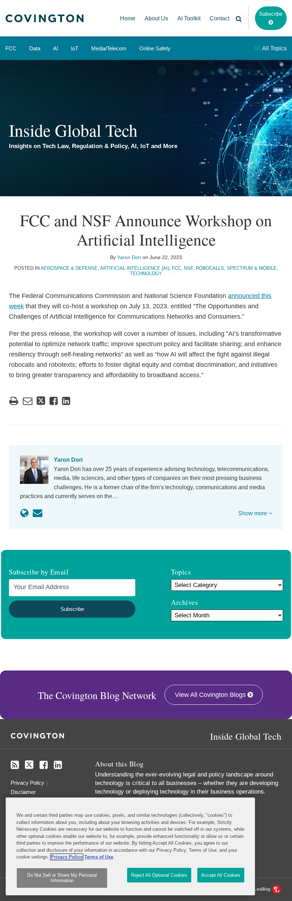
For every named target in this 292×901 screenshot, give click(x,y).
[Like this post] (53, 401)
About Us (156, 18)
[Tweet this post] (41, 401)
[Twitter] (29, 765)
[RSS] (15, 765)
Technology (146, 273)
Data (34, 48)
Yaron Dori (129, 257)
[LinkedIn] (58, 765)
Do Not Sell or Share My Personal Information (62, 878)
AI (55, 48)
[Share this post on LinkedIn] (66, 401)
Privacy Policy (27, 783)
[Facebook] (44, 765)
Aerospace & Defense (69, 268)
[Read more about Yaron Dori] (24, 513)
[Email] (37, 513)
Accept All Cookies (220, 875)
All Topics (274, 48)
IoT (74, 48)
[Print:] (13, 401)
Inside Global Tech (73, 129)
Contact (219, 18)
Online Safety (155, 48)
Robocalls (210, 268)
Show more (253, 513)
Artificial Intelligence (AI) (134, 268)
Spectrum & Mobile (252, 268)
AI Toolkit (188, 18)
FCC (10, 48)
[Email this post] (27, 401)
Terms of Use (98, 857)
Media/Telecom (108, 48)
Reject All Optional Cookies (159, 875)
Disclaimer (23, 792)
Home (127, 18)
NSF (188, 268)
